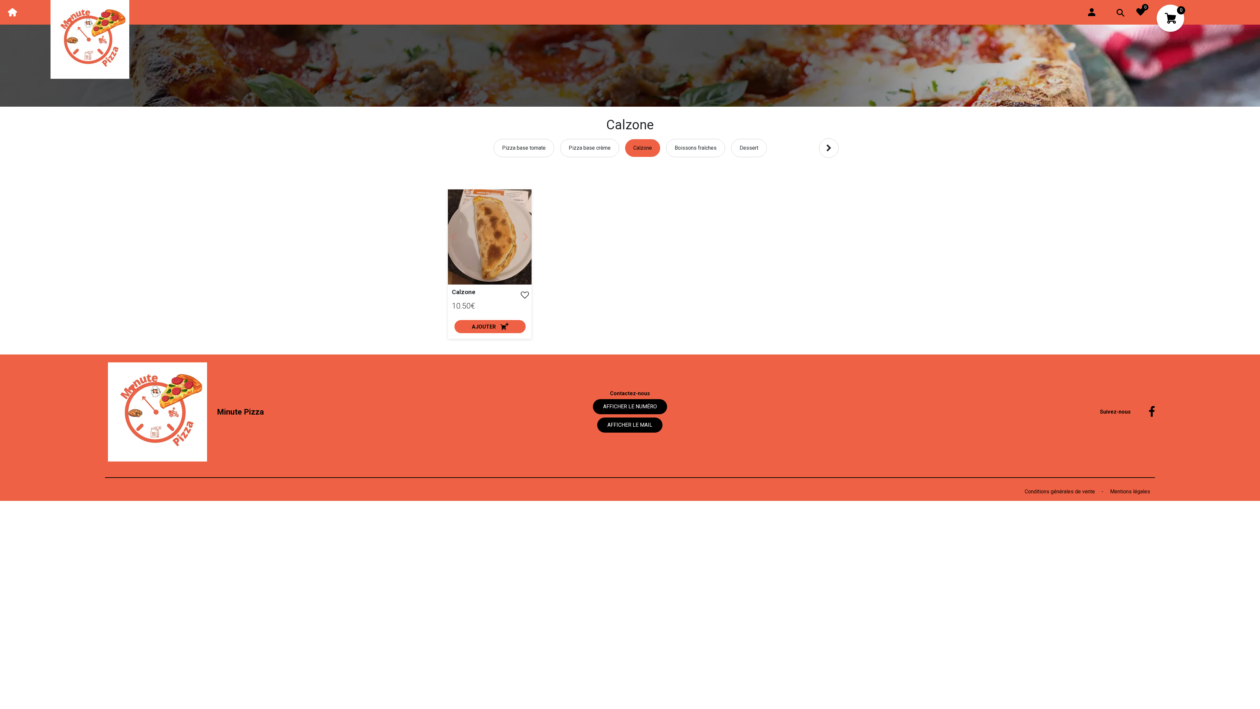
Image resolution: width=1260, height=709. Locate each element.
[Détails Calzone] (490, 237)
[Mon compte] (1092, 12)
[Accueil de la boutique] (12, 12)
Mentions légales (1130, 491)
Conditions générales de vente (1060, 491)
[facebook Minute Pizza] (1147, 412)
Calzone (463, 292)
